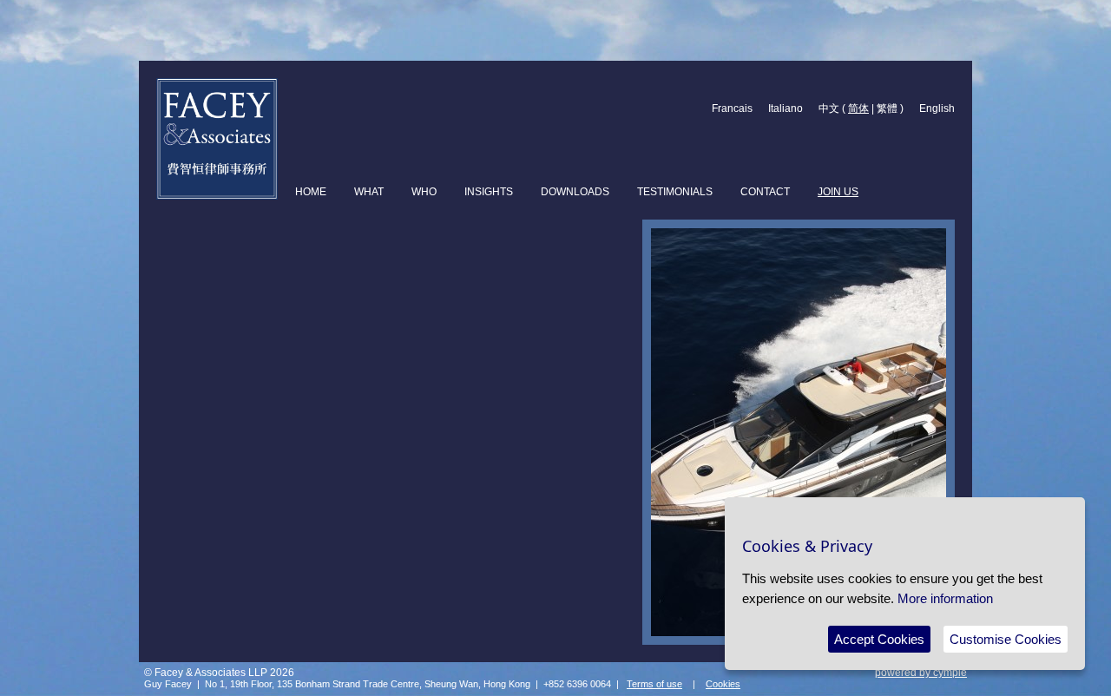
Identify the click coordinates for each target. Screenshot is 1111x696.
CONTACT (765, 192)
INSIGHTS (488, 192)
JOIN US (838, 192)
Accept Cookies (879, 639)
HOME (310, 192)
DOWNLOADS (575, 192)
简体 (858, 108)
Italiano (785, 108)
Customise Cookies (1006, 639)
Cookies (723, 684)
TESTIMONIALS (675, 192)
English (937, 108)
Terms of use (654, 684)
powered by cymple (921, 672)
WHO (424, 192)
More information (945, 598)
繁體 (887, 108)
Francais (732, 108)
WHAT (369, 192)
